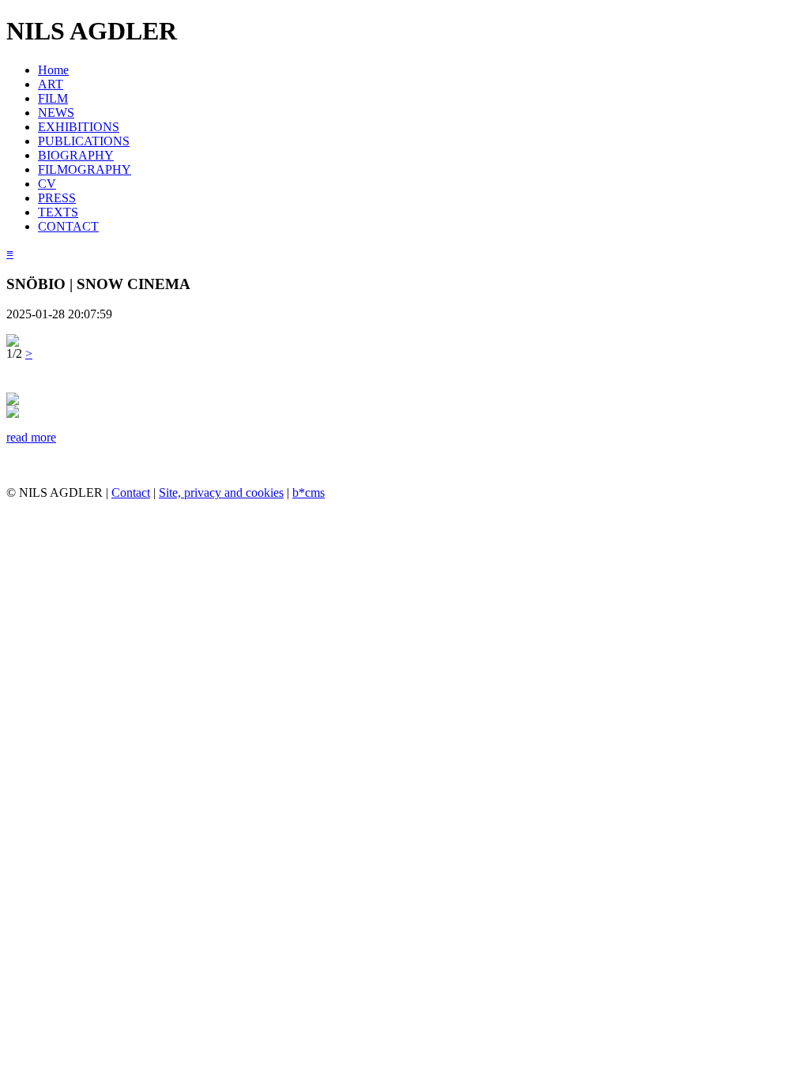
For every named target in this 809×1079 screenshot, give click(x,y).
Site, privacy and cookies (221, 492)
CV (47, 183)
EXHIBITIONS (78, 126)
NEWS (56, 112)
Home (53, 70)
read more (31, 437)
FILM (53, 98)
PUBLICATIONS (84, 141)
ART (50, 84)
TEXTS (58, 212)
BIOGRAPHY (76, 155)
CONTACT (68, 226)
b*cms (308, 492)
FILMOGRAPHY (84, 169)
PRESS (57, 198)
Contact (130, 492)
